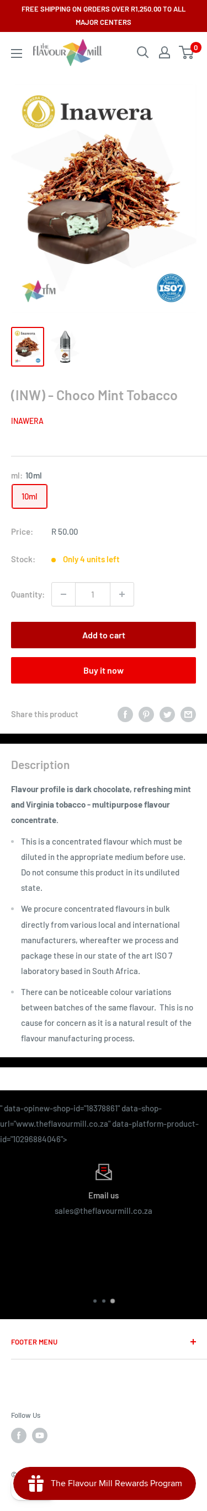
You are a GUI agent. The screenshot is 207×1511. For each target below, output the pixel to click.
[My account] (164, 52)
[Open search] (143, 52)
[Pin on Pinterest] (146, 714)
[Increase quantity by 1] (122, 594)
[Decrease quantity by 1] (63, 594)
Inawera (27, 421)
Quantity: (28, 594)
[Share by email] (188, 714)
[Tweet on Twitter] (167, 714)
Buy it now (103, 670)
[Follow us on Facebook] (18, 1435)
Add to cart (103, 635)
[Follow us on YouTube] (39, 1435)
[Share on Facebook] (125, 714)
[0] (187, 52)
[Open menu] (16, 53)
